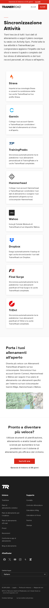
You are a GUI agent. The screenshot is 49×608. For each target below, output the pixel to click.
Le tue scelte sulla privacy (25, 598)
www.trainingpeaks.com (10, 593)
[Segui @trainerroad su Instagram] (20, 559)
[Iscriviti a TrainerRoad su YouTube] (15, 559)
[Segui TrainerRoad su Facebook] (4, 559)
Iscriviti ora (24, 461)
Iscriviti (42, 7)
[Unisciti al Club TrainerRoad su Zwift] (30, 559)
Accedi (33, 7)
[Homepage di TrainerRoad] (11, 6)
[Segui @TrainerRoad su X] (9, 559)
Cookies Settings (7, 598)
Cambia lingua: (6, 570)
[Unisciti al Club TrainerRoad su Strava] (25, 559)
